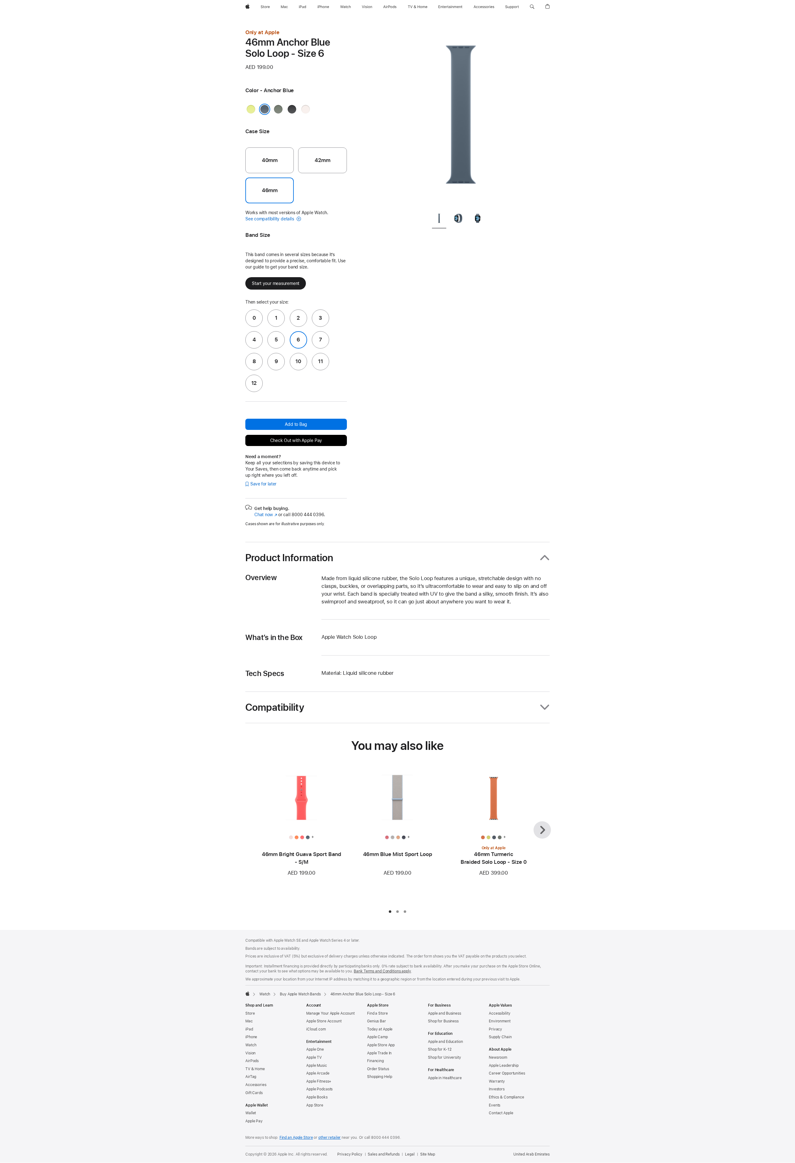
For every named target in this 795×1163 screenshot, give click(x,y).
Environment (500, 1021)
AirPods (252, 1061)
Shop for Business (443, 1021)
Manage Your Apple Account (330, 1013)
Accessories (255, 1085)
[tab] (439, 219)
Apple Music (316, 1065)
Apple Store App (381, 1045)
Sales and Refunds (383, 1154)
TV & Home (255, 1069)
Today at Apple (380, 1029)
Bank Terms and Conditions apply (382, 971)
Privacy (495, 1029)
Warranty (497, 1081)
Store (250, 1013)
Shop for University (444, 1057)
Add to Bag (296, 424)
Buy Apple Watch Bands (300, 994)
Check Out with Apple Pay (296, 440)
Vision (250, 1053)
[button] (532, 7)
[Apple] (247, 993)
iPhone (251, 1037)
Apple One (315, 1049)
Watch (264, 994)
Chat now (265, 514)
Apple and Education (445, 1041)
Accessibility (499, 1013)
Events (494, 1105)
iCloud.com (316, 1029)
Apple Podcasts (319, 1089)
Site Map (427, 1154)
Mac (249, 1021)
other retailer (329, 1137)
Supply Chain (500, 1037)
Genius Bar (376, 1021)
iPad (249, 1029)
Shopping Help (379, 1077)
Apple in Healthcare (445, 1078)
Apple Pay (254, 1121)
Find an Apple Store (296, 1137)
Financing (375, 1061)
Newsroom (498, 1057)
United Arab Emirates (531, 1154)
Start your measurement (275, 283)
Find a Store (377, 1013)
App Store (314, 1105)
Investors (497, 1089)
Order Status (378, 1069)
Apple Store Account (324, 1021)
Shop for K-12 (439, 1049)
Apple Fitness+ (318, 1081)
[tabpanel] (461, 118)
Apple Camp (377, 1037)
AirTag (250, 1077)
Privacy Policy (349, 1154)
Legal (409, 1154)
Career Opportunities (507, 1073)
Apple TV (314, 1057)
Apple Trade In (379, 1053)
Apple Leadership (504, 1065)
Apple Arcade (317, 1073)
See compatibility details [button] (270, 218)
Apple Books (317, 1097)
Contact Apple (501, 1113)
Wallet (250, 1113)
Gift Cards (254, 1093)
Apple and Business (444, 1013)
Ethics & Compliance (506, 1097)
